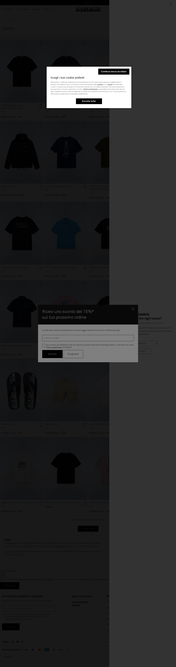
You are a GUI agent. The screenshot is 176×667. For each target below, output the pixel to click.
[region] (89, 87)
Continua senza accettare (114, 71)
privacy (100, 84)
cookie (110, 84)
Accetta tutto (89, 101)
